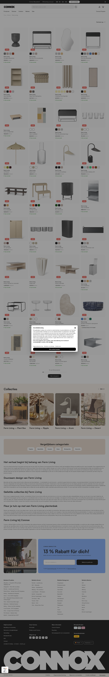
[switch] (4, 671)
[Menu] (7, 667)
